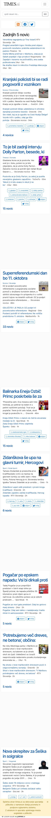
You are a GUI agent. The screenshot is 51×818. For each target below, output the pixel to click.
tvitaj (26, 130)
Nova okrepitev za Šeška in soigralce (24, 754)
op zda (16, 505)
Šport (5, 468)
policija (31, 126)
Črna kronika (13, 90)
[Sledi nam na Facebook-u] (25, 24)
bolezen (10, 199)
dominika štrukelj (14, 436)
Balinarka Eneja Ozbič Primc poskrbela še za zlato (22, 396)
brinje (13, 797)
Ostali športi (12, 468)
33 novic (8, 326)
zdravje (32, 199)
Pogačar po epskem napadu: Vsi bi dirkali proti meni (25, 579)
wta (21, 501)
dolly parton (38, 190)
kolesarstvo (35, 432)
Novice (5, 90)
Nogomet (12, 761)
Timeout (6, 158)
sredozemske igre (19, 432)
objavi (41, 126)
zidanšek (40, 501)
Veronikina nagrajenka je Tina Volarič (19, 39)
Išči (45, 14)
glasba (13, 190)
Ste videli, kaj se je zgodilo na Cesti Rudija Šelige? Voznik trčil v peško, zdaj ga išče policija (25, 117)
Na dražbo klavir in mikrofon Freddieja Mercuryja (25, 65)
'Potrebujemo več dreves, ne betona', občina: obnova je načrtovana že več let (25, 643)
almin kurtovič (36, 797)
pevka (21, 199)
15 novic (8, 208)
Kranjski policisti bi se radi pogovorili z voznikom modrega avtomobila (25, 84)
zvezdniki (24, 190)
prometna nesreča (16, 126)
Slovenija (12, 283)
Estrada (13, 158)
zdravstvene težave (20, 195)
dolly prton (36, 195)
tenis (29, 501)
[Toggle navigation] (45, 4)
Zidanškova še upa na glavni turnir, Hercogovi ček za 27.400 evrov (23, 462)
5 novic (7, 623)
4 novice (8, 135)
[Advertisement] (25, 241)
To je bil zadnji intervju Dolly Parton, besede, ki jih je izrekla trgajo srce (23, 151)
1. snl (23, 797)
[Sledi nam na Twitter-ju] (32, 24)
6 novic (7, 510)
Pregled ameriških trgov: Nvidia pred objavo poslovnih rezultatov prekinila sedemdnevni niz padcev (24, 48)
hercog (12, 501)
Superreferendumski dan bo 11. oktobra (25, 275)
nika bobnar (30, 436)
